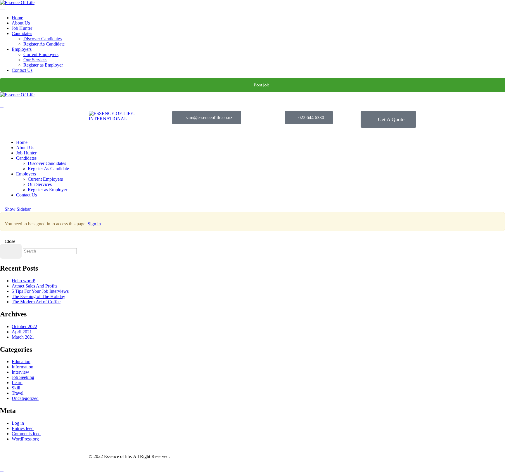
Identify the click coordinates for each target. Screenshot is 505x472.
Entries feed (23, 428)
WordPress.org (25, 438)
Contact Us (22, 70)
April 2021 (22, 331)
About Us (21, 22)
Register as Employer (43, 64)
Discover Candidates (42, 38)
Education (21, 361)
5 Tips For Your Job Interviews (40, 291)
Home (17, 17)
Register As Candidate (44, 43)
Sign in (94, 223)
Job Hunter (22, 28)
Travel (17, 393)
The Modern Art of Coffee (36, 301)
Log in (18, 423)
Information (22, 366)
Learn (17, 382)
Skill (16, 387)
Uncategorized (25, 398)
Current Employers (40, 54)
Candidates (22, 33)
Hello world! (23, 280)
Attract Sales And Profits (34, 285)
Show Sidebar (17, 209)
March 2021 (23, 337)
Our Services (35, 59)
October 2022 (24, 326)
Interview (20, 372)
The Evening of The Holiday (38, 296)
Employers (22, 49)
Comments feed (26, 433)
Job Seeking (23, 377)
